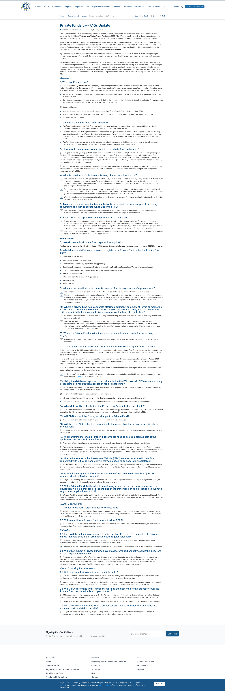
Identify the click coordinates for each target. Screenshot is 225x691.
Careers (176, 7)
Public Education (153, 7)
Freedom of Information (56, 677)
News (46, 7)
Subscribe (172, 634)
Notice (79, 376)
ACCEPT (159, 684)
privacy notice (104, 685)
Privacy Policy (143, 665)
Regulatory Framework (101, 7)
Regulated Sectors (82, 7)
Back (137, 16)
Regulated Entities (194, 6)
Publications (56, 7)
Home (62, 16)
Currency (116, 7)
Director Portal (52, 665)
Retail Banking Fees (54, 673)
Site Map (141, 669)
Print (146, 16)
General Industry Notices (77, 16)
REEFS (48, 661)
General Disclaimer (145, 661)
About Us (37, 7)
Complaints (68, 7)
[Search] (182, 6)
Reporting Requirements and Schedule (108, 661)
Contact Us (96, 665)
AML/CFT (166, 7)
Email (155, 16)
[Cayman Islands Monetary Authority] (25, 6)
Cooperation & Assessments (133, 7)
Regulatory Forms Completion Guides (62, 669)
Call (163, 16)
